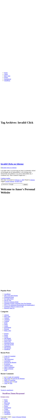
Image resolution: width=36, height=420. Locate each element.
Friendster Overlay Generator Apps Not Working (17, 303)
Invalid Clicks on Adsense (12, 164)
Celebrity (6, 318)
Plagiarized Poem (9, 297)
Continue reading (5, 178)
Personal (6, 329)
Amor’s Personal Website (19, 417)
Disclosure (7, 412)
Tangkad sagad (8, 365)
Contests (6, 321)
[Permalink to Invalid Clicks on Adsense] (18, 160)
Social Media (7, 340)
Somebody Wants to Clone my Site (14, 306)
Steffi (5, 380)
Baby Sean (7, 76)
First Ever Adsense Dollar (11, 302)
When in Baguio (8, 368)
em (5, 377)
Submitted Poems (9, 343)
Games (6, 326)
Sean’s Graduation (9, 367)
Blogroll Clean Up (9, 308)
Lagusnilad (7, 361)
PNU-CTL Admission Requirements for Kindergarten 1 (19, 305)
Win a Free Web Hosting (11, 295)
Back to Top (4, 418)
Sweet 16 (6, 357)
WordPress (7, 80)
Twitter (6, 409)
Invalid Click (18, 181)
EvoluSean (7, 364)
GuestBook (7, 294)
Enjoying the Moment (10, 362)
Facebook (7, 411)
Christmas (7, 319)
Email (5, 322)
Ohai (11, 383)
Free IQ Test (7, 300)
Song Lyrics (7, 341)
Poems (6, 77)
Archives (6, 404)
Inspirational (7, 79)
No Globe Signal (9, 298)
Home (6, 72)
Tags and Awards (9, 344)
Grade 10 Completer (9, 356)
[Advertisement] (18, 101)
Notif (5, 370)
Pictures (6, 333)
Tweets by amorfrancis (7, 390)
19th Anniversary (9, 359)
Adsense (32, 180)
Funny (6, 324)
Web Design (7, 347)
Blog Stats (7, 403)
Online (5, 397)
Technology (7, 346)
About (6, 74)
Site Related (7, 338)
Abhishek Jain (8, 381)
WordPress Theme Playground (13, 393)
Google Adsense (9, 181)
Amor (5, 383)
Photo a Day (7, 330)
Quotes (6, 336)
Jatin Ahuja (7, 378)
